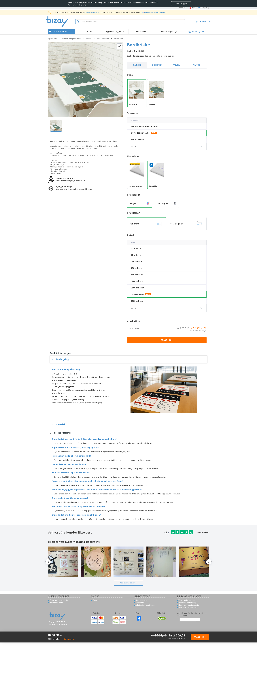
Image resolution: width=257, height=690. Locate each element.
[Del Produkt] (119, 46)
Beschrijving (62, 359)
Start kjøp (167, 340)
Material (60, 424)
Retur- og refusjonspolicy (189, 605)
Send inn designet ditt (58, 600)
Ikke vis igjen (181, 4)
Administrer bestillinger (145, 605)
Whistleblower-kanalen (188, 607)
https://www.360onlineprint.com (155, 12)
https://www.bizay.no (91, 12)
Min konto (139, 603)
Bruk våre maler (56, 603)
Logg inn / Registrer (195, 31)
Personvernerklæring (187, 603)
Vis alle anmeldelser (127, 583)
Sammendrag (69, 639)
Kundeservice (182, 8)
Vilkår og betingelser (187, 600)
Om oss (95, 600)
